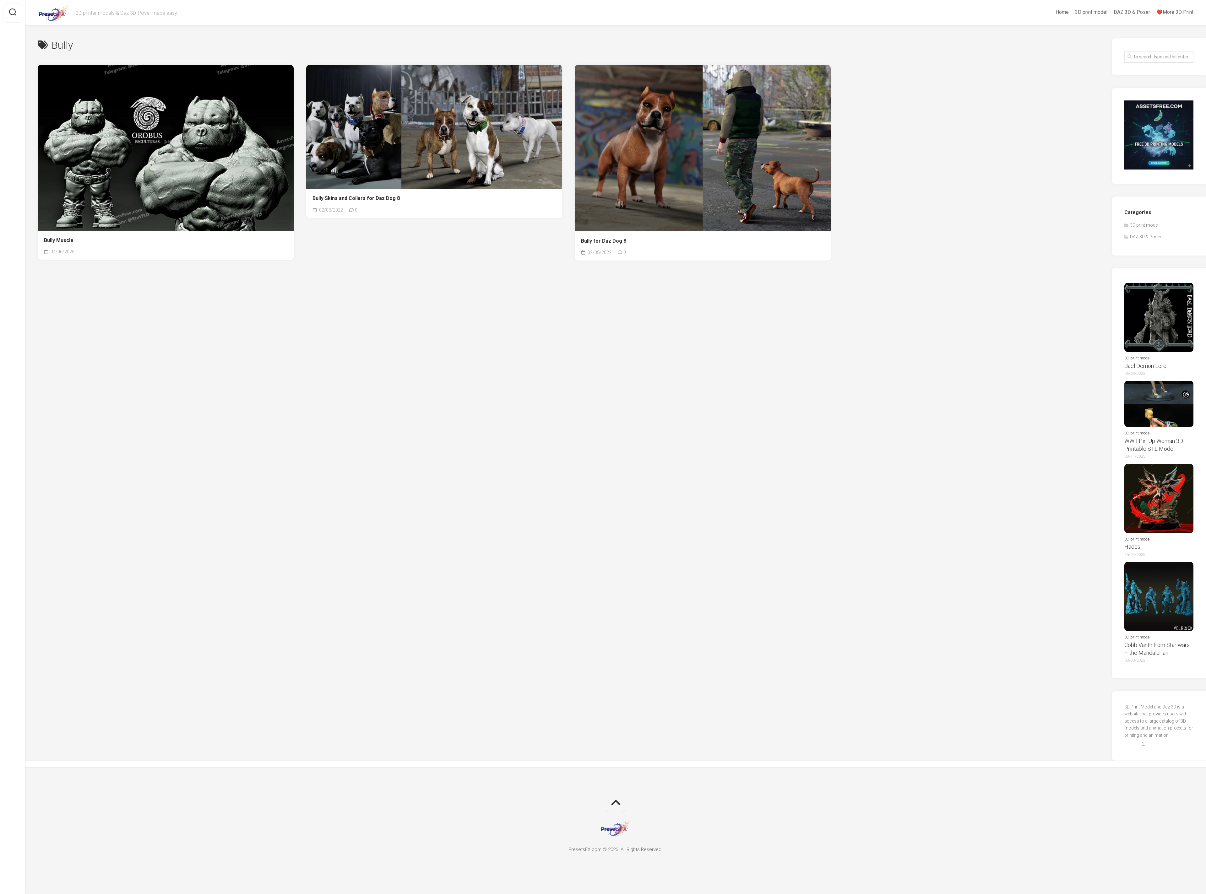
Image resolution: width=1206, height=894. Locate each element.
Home (1062, 12)
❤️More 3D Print (1174, 12)
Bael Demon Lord (1145, 366)
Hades (1132, 546)
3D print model (1091, 12)
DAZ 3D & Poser (1132, 12)
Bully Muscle (58, 240)
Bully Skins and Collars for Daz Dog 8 (356, 198)
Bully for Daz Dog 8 (603, 241)
